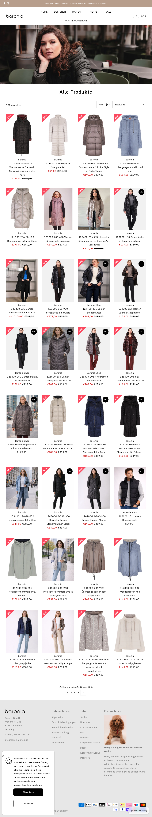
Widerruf (56, 737)
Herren (94, 11)
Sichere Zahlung (60, 732)
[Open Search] (132, 16)
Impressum (58, 742)
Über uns (85, 722)
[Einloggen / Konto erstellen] (137, 16)
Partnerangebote (76, 20)
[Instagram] (8, 3)
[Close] (28, 755)
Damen (76, 11)
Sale (108, 11)
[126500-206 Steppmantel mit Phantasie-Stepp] (22, 416)
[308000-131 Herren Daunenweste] (130, 488)
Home (44, 11)
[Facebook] (4, 3)
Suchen (84, 717)
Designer (60, 11)
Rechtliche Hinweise (62, 727)
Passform (85, 757)
